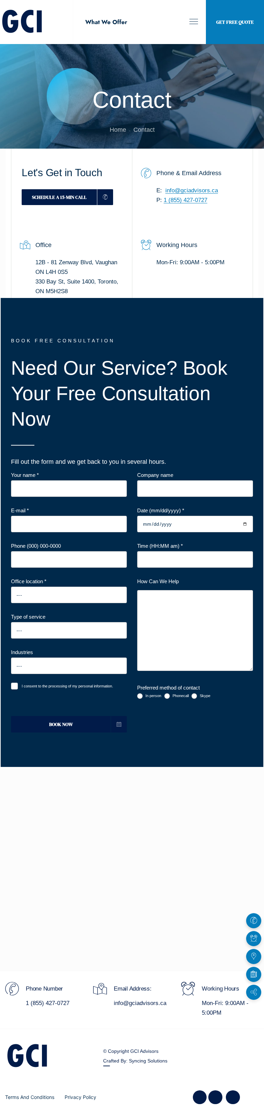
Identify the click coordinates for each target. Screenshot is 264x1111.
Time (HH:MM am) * (160, 546)
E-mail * (20, 510)
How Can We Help (158, 581)
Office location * (28, 581)
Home (118, 129)
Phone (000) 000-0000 (36, 546)
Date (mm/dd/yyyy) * (160, 510)
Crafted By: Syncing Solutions (135, 1061)
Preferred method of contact (168, 688)
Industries (22, 652)
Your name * (25, 475)
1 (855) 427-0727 (185, 200)
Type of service (28, 617)
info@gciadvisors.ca (191, 190)
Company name (155, 475)
